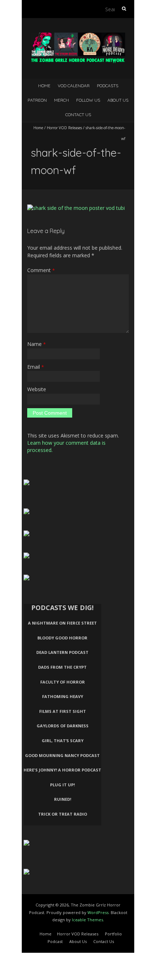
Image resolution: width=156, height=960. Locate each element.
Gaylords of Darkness (63, 725)
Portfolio (113, 933)
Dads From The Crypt (62, 667)
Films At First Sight (62, 711)
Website (36, 389)
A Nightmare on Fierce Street (62, 623)
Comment (41, 270)
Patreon (37, 100)
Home (44, 85)
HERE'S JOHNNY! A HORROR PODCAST (62, 770)
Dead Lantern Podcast (62, 652)
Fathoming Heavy (62, 696)
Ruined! (62, 799)
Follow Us (88, 100)
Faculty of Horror (62, 682)
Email (35, 366)
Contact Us (78, 114)
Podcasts (107, 85)
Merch (61, 100)
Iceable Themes (87, 919)
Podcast (55, 941)
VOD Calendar (74, 85)
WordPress (97, 912)
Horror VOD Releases (64, 127)
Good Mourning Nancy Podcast (62, 755)
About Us (117, 100)
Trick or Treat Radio (62, 814)
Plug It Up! (62, 784)
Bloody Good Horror (62, 637)
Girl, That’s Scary (62, 740)
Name (36, 344)
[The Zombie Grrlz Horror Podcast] (78, 36)
